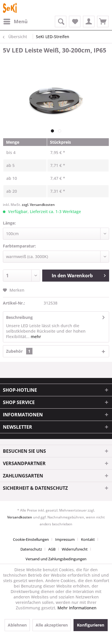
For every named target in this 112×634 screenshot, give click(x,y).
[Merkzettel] (74, 21)
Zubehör (18, 351)
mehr (35, 336)
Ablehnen (17, 625)
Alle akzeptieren (52, 625)
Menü (21, 21)
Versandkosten (19, 517)
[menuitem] (15, 21)
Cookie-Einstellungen (31, 539)
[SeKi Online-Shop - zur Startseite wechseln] (10, 8)
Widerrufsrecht (75, 549)
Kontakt (88, 539)
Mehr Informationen (76, 607)
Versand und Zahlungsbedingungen (56, 558)
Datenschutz (31, 549)
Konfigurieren (90, 625)
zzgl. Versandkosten (38, 204)
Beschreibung (19, 317)
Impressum (65, 539)
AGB (51, 549)
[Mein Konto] (88, 21)
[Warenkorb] (103, 21)
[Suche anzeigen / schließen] (60, 21)
